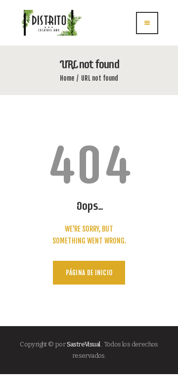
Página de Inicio (89, 273)
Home (67, 78)
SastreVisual (83, 344)
